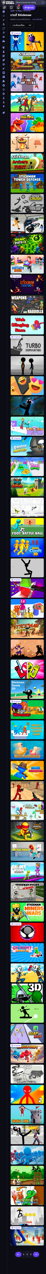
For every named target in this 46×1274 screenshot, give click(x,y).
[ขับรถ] (3, 64)
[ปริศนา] (3, 81)
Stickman (27, 10)
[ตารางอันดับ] (3, 41)
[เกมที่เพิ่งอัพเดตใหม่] (3, 28)
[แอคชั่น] (3, 106)
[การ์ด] (3, 56)
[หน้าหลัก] (3, 11)
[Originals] (3, 33)
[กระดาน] (3, 51)
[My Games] (11, 7)
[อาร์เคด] (3, 102)
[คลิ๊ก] (3, 68)
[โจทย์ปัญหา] (3, 77)
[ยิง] (3, 89)
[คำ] (3, 73)
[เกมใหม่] (3, 20)
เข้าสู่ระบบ (29, 7)
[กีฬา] (3, 60)
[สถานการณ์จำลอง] (3, 98)
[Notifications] (18, 7)
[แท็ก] (3, 113)
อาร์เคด (19, 11)
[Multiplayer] (3, 37)
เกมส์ (12, 11)
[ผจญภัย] (3, 85)
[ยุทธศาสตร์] (3, 94)
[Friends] (4, 7)
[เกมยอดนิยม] (3, 24)
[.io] (3, 47)
